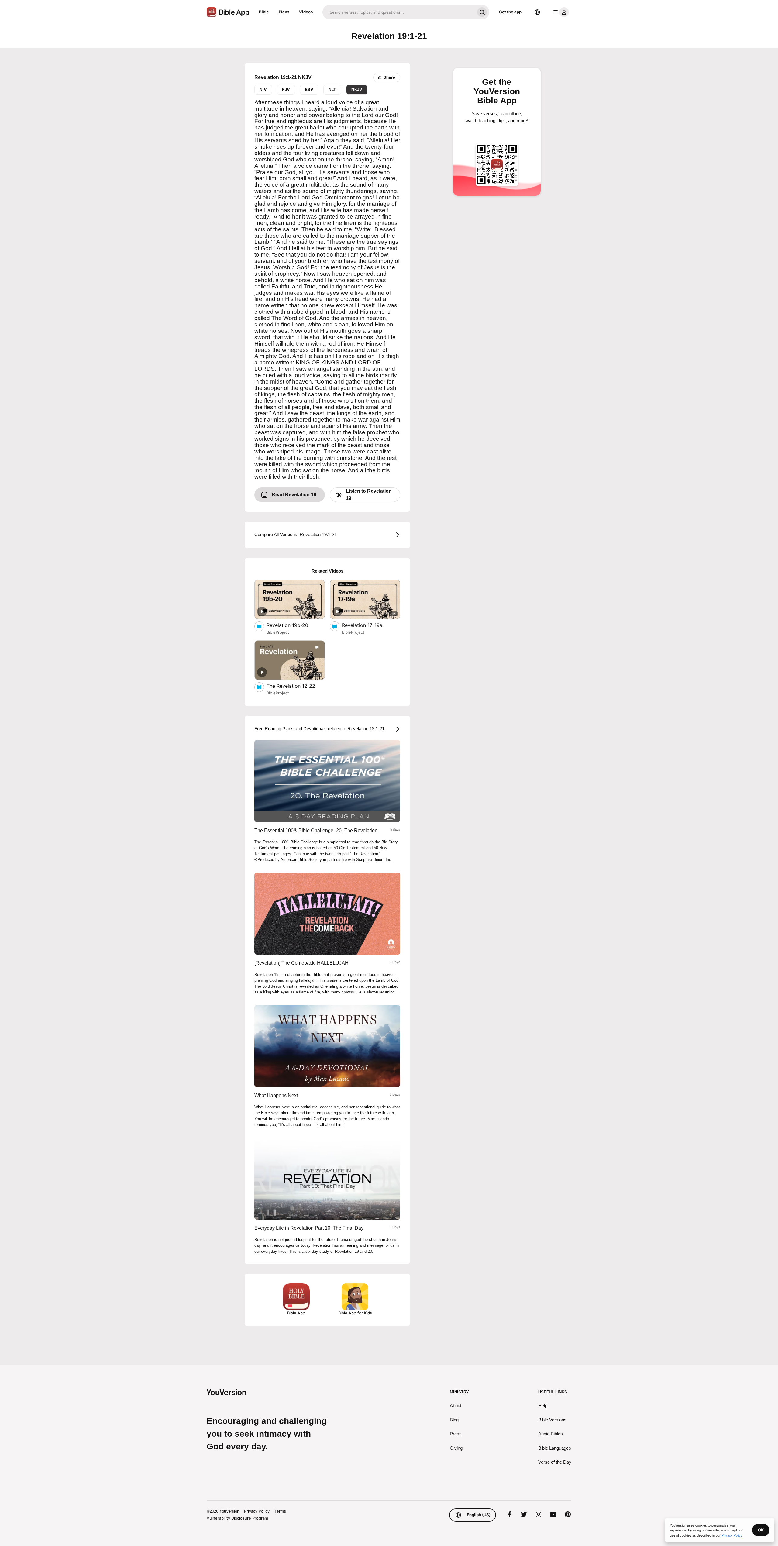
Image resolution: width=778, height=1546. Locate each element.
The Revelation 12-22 (296, 686)
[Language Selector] (537, 12)
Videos (306, 11)
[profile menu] (559, 12)
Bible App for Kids (355, 1312)
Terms (280, 1511)
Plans (284, 11)
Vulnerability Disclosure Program (237, 1518)
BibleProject (278, 632)
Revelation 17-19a (367, 625)
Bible (264, 11)
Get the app (510, 11)
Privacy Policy (257, 1511)
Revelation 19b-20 (294, 625)
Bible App (296, 1312)
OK (761, 1529)
